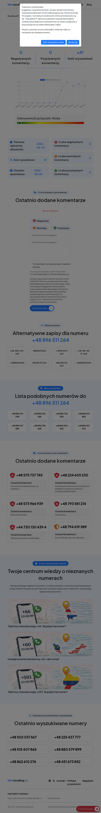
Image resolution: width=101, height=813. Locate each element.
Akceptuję (73, 42)
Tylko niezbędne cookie (53, 42)
